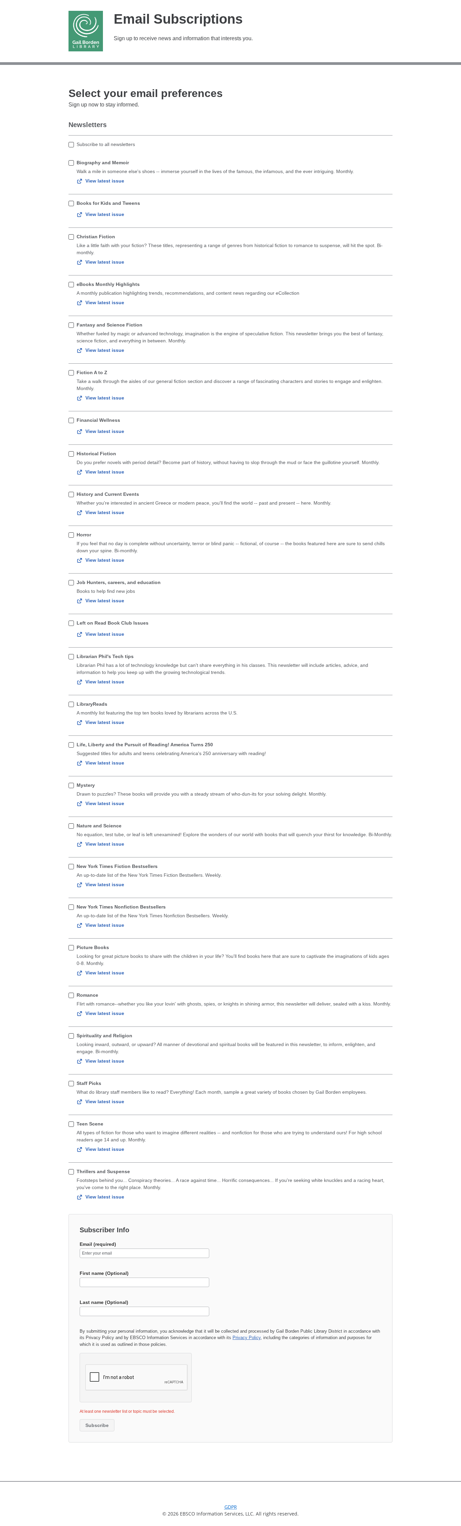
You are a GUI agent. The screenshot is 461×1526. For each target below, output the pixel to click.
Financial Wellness (98, 420)
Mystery (86, 785)
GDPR (230, 1507)
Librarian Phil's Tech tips (105, 656)
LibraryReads (92, 704)
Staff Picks (89, 1083)
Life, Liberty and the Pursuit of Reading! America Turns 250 (145, 744)
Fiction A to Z (92, 372)
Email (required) (98, 1244)
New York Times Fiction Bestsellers (117, 866)
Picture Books (93, 947)
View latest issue (104, 181)
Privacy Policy (247, 1337)
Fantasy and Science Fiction (109, 325)
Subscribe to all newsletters (106, 144)
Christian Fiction (96, 236)
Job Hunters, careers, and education (119, 582)
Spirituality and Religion (104, 1035)
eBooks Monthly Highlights (108, 284)
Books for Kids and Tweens (108, 203)
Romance (87, 995)
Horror (84, 534)
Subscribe (97, 1425)
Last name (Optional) (104, 1302)
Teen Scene (90, 1124)
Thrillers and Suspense (103, 1171)
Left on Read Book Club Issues (112, 623)
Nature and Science (99, 825)
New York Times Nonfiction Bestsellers (121, 907)
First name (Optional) (104, 1273)
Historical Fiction (96, 453)
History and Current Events (108, 494)
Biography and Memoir (103, 162)
